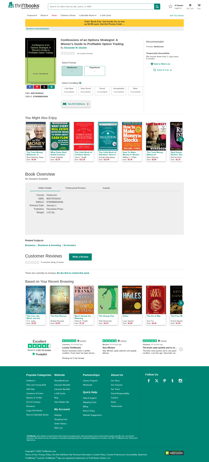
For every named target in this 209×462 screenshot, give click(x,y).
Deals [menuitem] (54, 15)
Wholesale (87, 385)
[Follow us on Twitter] (156, 380)
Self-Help (30, 389)
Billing (85, 406)
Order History (60, 423)
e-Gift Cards (59, 393)
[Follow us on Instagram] (180, 380)
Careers (114, 398)
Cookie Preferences (116, 454)
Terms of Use (31, 454)
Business (30, 245)
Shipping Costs (89, 402)
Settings (58, 415)
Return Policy (89, 411)
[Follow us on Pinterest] (164, 380)
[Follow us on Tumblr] (172, 380)
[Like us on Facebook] (148, 380)
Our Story (115, 380)
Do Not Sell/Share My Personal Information (72, 454)
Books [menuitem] (43, 15)
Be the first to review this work (73, 273)
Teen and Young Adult (36, 385)
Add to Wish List (162, 64)
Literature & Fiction (34, 393)
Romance (30, 406)
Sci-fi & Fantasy (33, 402)
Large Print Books (34, 410)
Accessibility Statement (136, 454)
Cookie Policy (99, 454)
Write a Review (80, 257)
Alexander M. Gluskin (75, 48)
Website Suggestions (92, 415)
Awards (106, 188)
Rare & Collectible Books (37, 415)
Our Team (115, 389)
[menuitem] (179, 6)
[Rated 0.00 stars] (68, 53)
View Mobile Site (61, 402)
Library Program (90, 380)
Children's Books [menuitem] (68, 15)
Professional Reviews (76, 188)
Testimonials (116, 406)
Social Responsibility (120, 393)
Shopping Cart (60, 419)
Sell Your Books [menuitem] (177, 15)
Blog (56, 398)
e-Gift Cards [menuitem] (105, 15)
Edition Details (45, 188)
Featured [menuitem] (31, 15)
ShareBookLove (61, 380)
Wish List (58, 428)
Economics (70, 245)
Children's (30, 380)
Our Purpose (116, 385)
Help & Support (90, 398)
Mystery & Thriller (34, 398)
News (113, 402)
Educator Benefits (62, 385)
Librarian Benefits (62, 389)
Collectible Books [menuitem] (87, 15)
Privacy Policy (45, 454)
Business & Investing (49, 245)
